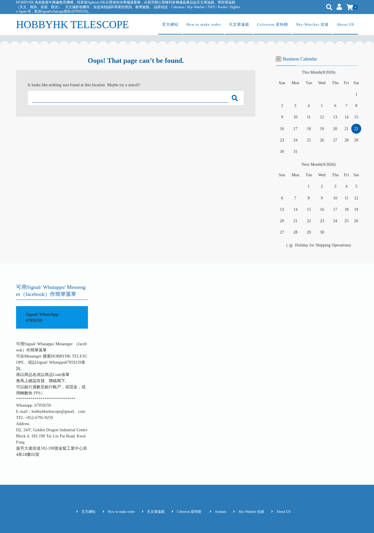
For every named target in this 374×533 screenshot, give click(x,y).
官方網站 (170, 25)
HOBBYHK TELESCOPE (72, 24)
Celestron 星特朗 (272, 25)
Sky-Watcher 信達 (312, 25)
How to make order (203, 25)
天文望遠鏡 (239, 25)
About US (345, 25)
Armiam (220, 512)
